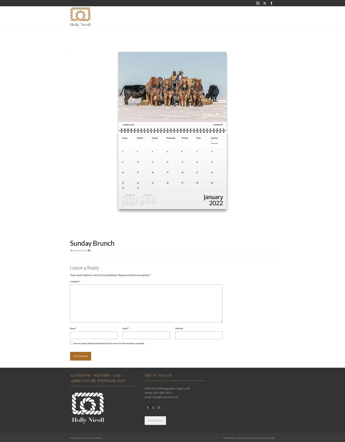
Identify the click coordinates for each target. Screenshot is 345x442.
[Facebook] (271, 3)
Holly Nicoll (80, 250)
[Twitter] (264, 3)
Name (73, 328)
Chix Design (269, 438)
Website (179, 328)
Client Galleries (155, 420)
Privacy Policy (76, 438)
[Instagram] (257, 3)
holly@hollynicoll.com (165, 397)
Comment (75, 281)
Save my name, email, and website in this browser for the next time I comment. (109, 343)
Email (126, 328)
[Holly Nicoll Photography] (102, 17)
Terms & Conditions (93, 438)
